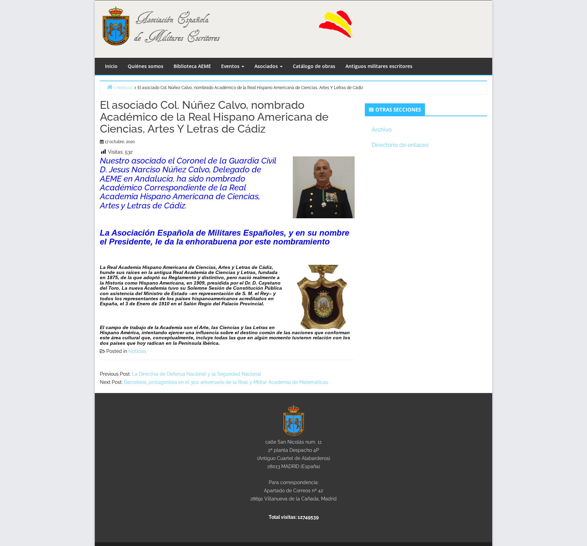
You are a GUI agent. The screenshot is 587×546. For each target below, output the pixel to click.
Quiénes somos (145, 66)
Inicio (111, 66)
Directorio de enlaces (400, 144)
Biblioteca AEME (192, 66)
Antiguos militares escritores (378, 66)
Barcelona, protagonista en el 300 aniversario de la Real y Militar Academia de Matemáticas (226, 382)
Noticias (137, 351)
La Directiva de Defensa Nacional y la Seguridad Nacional (196, 374)
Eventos (231, 66)
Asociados (266, 66)
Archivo (382, 129)
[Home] (109, 87)
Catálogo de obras (314, 66)
